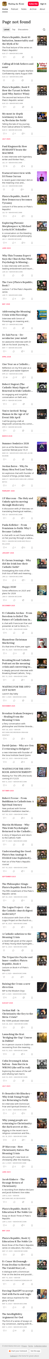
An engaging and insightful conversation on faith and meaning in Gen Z (15, 396)
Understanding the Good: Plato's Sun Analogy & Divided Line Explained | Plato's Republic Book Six (16, 855)
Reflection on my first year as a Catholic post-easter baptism (16, 369)
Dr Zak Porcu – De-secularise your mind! (14, 336)
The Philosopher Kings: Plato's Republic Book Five (17, 885)
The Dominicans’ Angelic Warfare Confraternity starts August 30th (17, 72)
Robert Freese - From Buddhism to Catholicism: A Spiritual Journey (18, 801)
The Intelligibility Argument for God (12, 1316)
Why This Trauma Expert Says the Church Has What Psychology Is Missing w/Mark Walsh (17, 259)
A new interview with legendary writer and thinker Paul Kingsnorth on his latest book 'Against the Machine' (17, 158)
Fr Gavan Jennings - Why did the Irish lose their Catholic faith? (16, 563)
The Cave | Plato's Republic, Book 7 (17, 284)
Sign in (43, 4)
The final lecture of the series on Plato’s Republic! (17, 49)
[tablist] (16, 29)
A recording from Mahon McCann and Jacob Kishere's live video (18, 1191)
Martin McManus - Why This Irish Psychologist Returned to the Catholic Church (16, 828)
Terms (30, 1346)
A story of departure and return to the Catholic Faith (17, 836)
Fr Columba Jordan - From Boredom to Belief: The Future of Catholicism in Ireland (17, 616)
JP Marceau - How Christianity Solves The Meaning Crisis (15, 1150)
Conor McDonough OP (22, 1280)
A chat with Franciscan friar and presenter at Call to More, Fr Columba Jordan (17, 624)
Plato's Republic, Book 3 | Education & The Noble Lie (17, 1210)
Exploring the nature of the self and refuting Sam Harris (16, 1072)
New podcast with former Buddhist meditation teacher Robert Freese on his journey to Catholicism (17, 809)
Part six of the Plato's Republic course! (16, 863)
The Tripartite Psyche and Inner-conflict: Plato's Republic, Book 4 (17, 960)
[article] (24, 47)
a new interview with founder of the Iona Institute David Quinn (17, 753)
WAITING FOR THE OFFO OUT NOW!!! (16, 688)
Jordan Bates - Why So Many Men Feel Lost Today (17, 468)
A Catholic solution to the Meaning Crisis (16, 935)
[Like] (4, 80)
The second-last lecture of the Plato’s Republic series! (16, 98)
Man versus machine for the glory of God (15, 1299)
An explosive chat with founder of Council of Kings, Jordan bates (18, 474)
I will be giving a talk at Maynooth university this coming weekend (17, 422)
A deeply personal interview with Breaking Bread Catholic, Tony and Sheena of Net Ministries (17, 671)
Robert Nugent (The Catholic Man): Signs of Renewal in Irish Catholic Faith (16, 387)
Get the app (35, 1351)
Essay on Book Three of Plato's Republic (16, 1217)
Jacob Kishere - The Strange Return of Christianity (13, 1183)
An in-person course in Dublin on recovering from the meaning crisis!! (17, 1046)
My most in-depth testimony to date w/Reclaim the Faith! (14, 117)
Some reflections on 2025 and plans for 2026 (16, 592)
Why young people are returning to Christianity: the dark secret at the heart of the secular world (17, 1123)
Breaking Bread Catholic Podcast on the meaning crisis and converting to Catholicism (16, 663)
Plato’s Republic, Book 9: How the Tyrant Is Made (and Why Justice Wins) (16, 90)
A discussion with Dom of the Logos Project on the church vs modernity (16, 919)
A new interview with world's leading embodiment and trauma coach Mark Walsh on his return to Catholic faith (17, 267)
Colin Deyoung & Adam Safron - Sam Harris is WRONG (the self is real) (16, 1064)
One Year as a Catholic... (16, 364)
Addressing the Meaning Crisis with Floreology (16, 313)
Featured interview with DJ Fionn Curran (16, 174)
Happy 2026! (9, 586)
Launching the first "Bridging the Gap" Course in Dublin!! (17, 1037)
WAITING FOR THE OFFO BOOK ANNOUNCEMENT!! (16, 770)
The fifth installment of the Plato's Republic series (18, 892)
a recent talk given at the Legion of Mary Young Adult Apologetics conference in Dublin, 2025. (17, 942)
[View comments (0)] (14, 57)
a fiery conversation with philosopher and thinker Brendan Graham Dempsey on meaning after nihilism (17, 725)
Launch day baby (10, 693)
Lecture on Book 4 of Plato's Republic (15, 969)
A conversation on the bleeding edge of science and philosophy (17, 234)
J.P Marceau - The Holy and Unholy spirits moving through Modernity (17, 501)
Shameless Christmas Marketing (14, 641)
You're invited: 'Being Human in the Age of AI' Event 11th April (15, 414)
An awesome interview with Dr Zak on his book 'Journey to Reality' (16, 343)
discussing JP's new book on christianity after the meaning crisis (16, 1158)
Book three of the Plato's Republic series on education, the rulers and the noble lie (18, 1246)
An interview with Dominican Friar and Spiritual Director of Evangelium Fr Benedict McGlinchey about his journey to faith (17, 1105)
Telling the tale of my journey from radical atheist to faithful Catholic (16, 125)
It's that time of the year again (16, 646)
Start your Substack (19, 1351)
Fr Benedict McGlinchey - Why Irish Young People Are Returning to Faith (17, 1097)
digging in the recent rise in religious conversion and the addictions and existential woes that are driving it (16, 1131)
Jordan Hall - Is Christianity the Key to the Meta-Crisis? (17, 1014)
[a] (42, 40)
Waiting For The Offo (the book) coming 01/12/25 (17, 777)
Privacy (24, 1346)
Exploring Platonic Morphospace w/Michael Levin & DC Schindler (16, 226)
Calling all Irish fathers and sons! (17, 65)
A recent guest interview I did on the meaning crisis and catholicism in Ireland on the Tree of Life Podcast (17, 181)
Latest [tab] (6, 29)
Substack (13, 1356)
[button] (5, 9)
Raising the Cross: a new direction (16, 985)
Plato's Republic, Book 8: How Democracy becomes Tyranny (17, 199)
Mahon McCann (16, 53)
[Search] (44, 29)
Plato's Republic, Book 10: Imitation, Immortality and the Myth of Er (17, 40)
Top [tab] (13, 29)
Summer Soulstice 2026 (15, 443)
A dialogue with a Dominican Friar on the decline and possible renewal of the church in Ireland (17, 1273)
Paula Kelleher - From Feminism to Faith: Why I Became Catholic (16, 528)
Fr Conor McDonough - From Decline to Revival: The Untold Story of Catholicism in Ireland (16, 1265)
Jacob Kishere (19, 1198)
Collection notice (40, 1346)
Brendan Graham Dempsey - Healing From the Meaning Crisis (17, 716)
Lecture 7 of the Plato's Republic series (17, 290)
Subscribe (33, 4)
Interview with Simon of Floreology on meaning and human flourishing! (15, 320)
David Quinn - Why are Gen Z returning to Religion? (18, 747)
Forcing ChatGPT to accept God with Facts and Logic (17, 1292)
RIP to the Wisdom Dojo (13, 990)
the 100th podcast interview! (15, 1020)
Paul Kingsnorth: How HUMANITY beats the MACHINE (14, 150)
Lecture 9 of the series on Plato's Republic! (17, 208)
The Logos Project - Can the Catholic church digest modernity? (17, 910)
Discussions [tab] (23, 29)
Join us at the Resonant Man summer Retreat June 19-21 (15, 448)
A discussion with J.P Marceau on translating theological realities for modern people (17, 510)
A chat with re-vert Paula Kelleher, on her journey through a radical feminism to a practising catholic (18, 536)
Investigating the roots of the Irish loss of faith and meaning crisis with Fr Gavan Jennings (16, 572)
